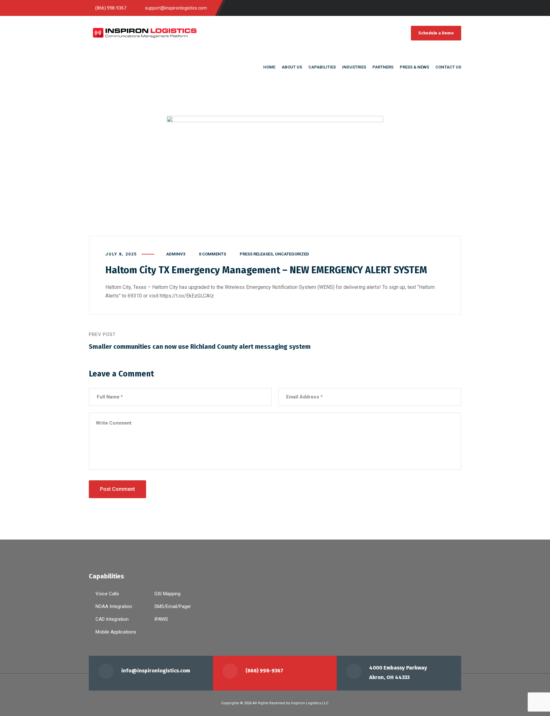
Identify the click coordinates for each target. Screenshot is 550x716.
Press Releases (256, 254)
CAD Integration (112, 619)
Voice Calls (107, 594)
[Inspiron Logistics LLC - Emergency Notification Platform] (144, 33)
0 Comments (212, 254)
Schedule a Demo (436, 33)
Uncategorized (292, 254)
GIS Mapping (167, 594)
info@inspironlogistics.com (155, 671)
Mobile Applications (115, 632)
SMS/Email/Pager (172, 606)
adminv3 (175, 254)
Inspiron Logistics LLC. (310, 703)
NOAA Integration (113, 606)
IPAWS (161, 619)
